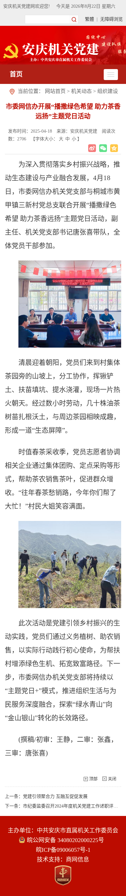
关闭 (112, 778)
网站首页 (55, 91)
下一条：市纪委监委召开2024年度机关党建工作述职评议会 (63, 806)
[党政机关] (63, 875)
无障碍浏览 (111, 19)
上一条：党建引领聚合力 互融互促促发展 (46, 796)
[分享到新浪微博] (92, 148)
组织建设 (107, 91)
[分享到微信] (103, 148)
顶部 (93, 778)
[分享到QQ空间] (114, 148)
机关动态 (81, 91)
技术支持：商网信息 (63, 859)
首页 (16, 74)
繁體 (89, 19)
